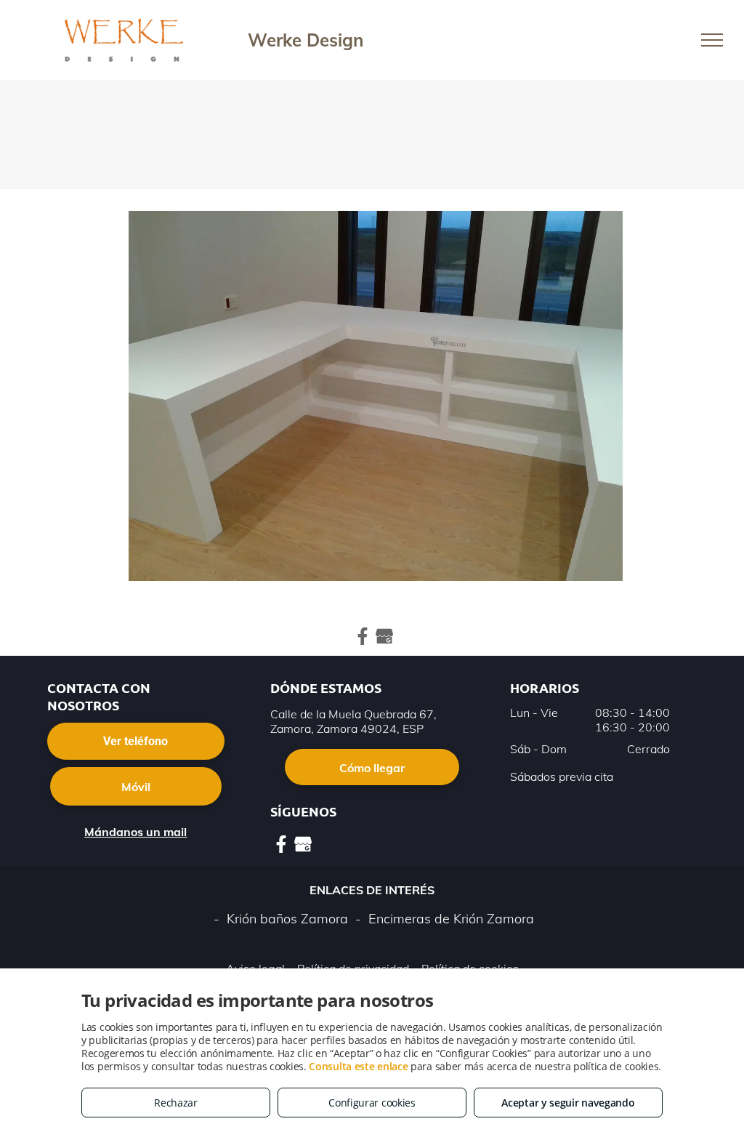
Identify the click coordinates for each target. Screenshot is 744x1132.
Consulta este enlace (358, 1066)
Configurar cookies (372, 1102)
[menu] (712, 40)
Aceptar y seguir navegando (567, 1102)
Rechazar (176, 1102)
